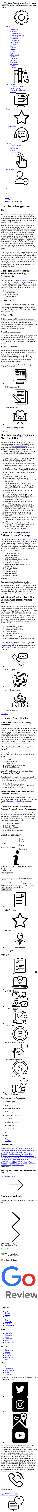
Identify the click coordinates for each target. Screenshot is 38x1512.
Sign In (8, 187)
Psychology (14, 64)
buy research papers (25, 280)
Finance (13, 56)
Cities (22, 1165)
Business (13, 65)
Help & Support (15, 145)
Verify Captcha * (28, 884)
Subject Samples (15, 88)
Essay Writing (14, 37)
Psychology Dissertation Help (10, 1156)
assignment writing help (19, 446)
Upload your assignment (7, 872)
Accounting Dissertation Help (13, 1152)
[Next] (16, 1241)
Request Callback (16, 152)
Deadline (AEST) (25, 849)
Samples (7, 1315)
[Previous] (16, 1226)
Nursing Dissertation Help (9, 1148)
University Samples (16, 86)
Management (14, 55)
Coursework (14, 31)
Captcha (3, 879)
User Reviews (9, 1325)
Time (2, 870)
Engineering (14, 62)
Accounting (14, 58)
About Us (8, 1323)
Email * (22, 841)
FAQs (12, 147)
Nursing (13, 44)
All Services (16, 1165)
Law (11, 46)
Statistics (13, 60)
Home (7, 1311)
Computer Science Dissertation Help (16, 1159)
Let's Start (8, 1141)
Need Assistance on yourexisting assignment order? (9, 1494)
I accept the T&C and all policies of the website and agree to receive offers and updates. (18, 886)
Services (7, 1313)
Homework (14, 39)
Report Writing (15, 40)
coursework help (14, 801)
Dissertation (14, 30)
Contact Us (14, 150)
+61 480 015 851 (14, 189)
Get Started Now (6, 889)
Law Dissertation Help (25, 1148)
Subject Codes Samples (17, 90)
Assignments (9, 1333)
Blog (6, 1316)
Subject (3, 847)
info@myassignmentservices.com (20, 194)
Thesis (7, 1337)
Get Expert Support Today (9, 1244)
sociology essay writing (29, 539)
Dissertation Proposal (17, 35)
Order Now (4, 431)
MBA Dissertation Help (20, 1163)
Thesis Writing (15, 33)
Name (22, 839)
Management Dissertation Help (11, 1150)
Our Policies (14, 149)
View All (13, 92)
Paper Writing (14, 42)
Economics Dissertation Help (13, 1157)
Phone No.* (24, 845)
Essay (7, 1340)
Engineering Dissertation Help (22, 1154)
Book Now (24, 1245)
